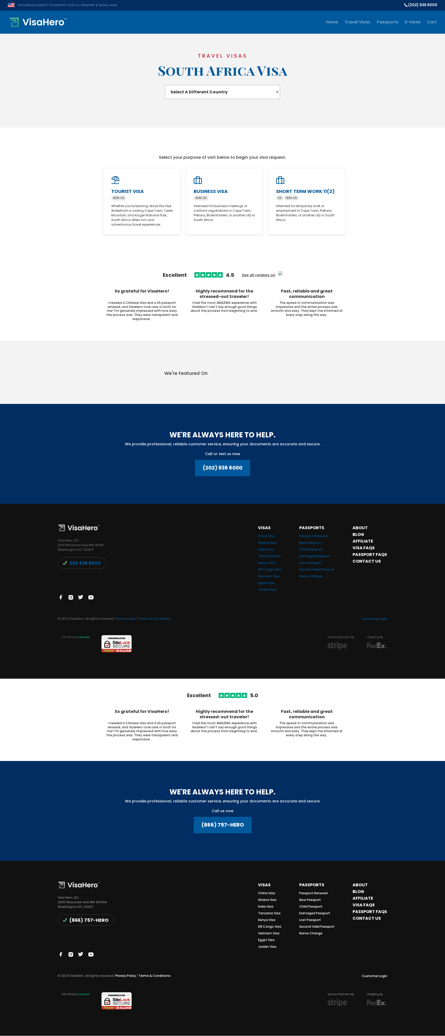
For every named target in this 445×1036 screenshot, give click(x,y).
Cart (432, 22)
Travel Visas (357, 22)
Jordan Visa (267, 589)
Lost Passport (310, 563)
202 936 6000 (85, 563)
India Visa (265, 549)
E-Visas (413, 22)
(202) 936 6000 (222, 467)
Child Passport (310, 549)
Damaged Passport (314, 556)
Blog (358, 534)
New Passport (310, 543)
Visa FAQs (364, 548)
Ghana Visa (267, 543)
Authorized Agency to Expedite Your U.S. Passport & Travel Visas (67, 5)
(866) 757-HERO (222, 824)
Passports (387, 22)
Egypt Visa (266, 583)
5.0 (254, 696)
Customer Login (374, 619)
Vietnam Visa (268, 576)
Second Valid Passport (317, 569)
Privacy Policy (125, 618)
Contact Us (367, 561)
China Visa (266, 536)
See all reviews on (258, 275)
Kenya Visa (266, 563)
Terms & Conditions (154, 618)
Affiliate (363, 541)
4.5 (230, 275)
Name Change (310, 576)
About (360, 528)
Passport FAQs (370, 554)
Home (332, 22)
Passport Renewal (313, 536)
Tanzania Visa (269, 556)
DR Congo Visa (269, 569)
